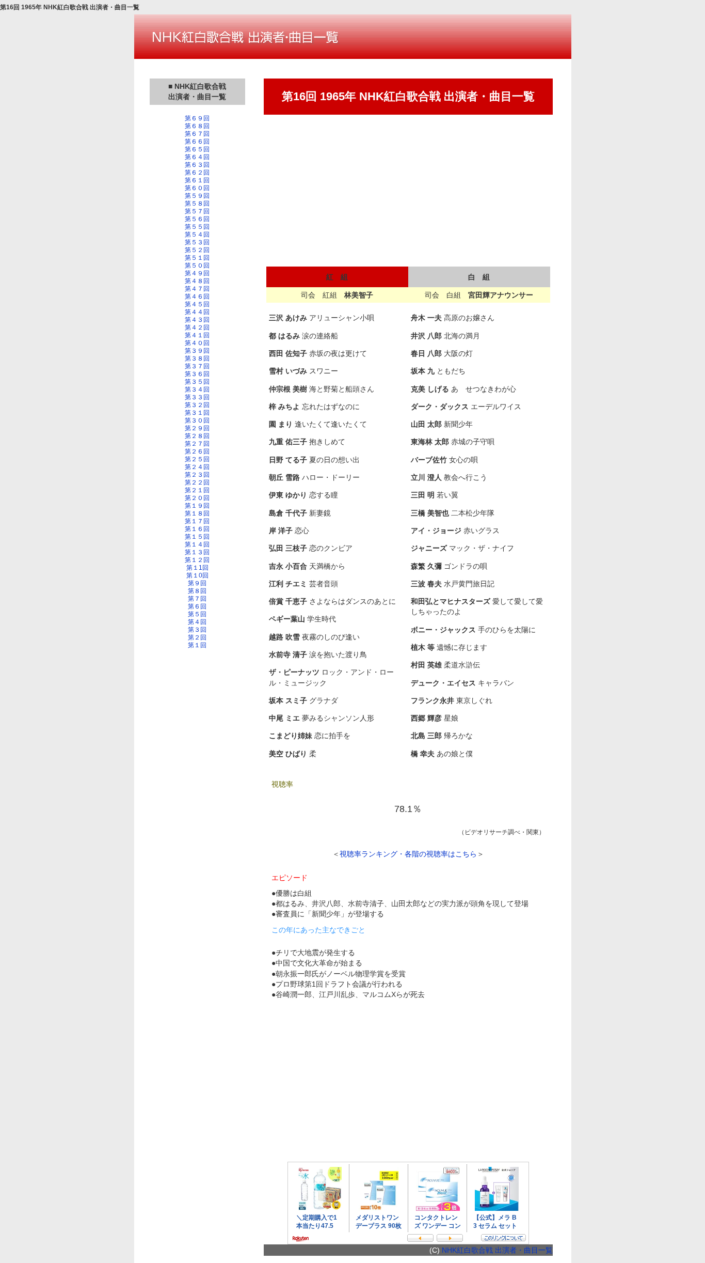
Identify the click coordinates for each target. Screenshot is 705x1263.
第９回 (197, 583)
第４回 (197, 622)
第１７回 (197, 521)
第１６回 (197, 529)
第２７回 (197, 443)
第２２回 (197, 482)
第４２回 (197, 327)
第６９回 (197, 118)
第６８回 (197, 126)
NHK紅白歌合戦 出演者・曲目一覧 (497, 1250)
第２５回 (197, 459)
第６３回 (197, 164)
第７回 (197, 598)
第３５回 (197, 381)
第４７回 (197, 288)
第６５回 (197, 149)
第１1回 (197, 567)
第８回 (197, 591)
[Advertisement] (197, 825)
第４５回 (197, 304)
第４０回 (197, 343)
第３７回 (197, 366)
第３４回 (197, 389)
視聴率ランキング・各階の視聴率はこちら (408, 854)
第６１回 (197, 180)
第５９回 (197, 195)
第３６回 (197, 374)
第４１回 (197, 335)
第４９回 (197, 273)
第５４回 (197, 234)
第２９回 (197, 428)
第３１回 (197, 412)
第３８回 (197, 358)
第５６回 (197, 219)
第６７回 (197, 133)
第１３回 (197, 552)
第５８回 (197, 203)
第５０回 (197, 265)
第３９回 (197, 350)
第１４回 (197, 544)
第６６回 (197, 141)
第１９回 (197, 505)
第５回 (197, 614)
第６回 (197, 606)
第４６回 (197, 296)
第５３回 (197, 242)
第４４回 (197, 312)
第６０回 (197, 188)
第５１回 (197, 257)
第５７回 (197, 211)
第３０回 (197, 420)
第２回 (197, 637)
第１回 (197, 645)
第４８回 (197, 281)
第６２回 (197, 172)
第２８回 (197, 436)
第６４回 (197, 157)
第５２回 (197, 250)
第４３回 (197, 319)
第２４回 (197, 467)
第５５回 (197, 226)
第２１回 (197, 490)
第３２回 (197, 405)
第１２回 (197, 560)
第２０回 (197, 498)
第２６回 (197, 451)
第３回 (197, 629)
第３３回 (197, 397)
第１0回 (197, 575)
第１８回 (197, 513)
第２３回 (197, 474)
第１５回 (197, 536)
